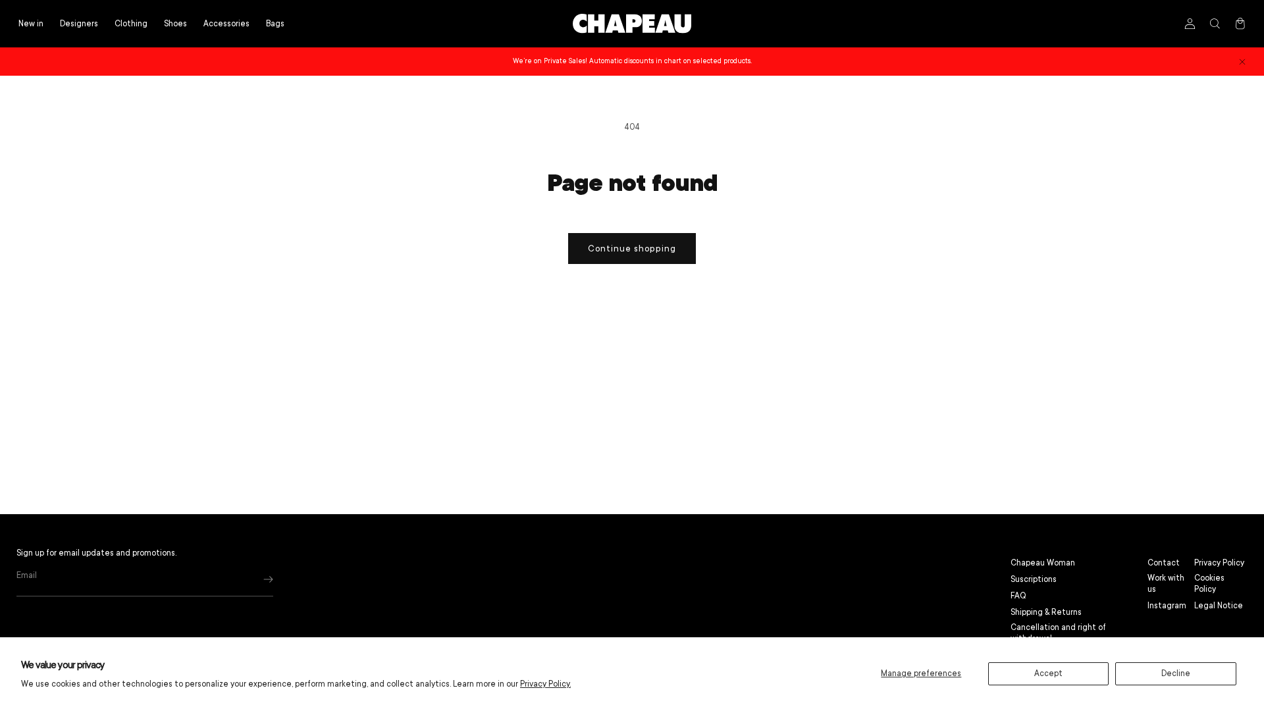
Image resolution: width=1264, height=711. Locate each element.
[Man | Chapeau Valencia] (632, 24)
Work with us (1165, 583)
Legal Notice (1218, 605)
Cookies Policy (1209, 583)
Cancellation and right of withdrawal (1058, 633)
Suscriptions (1034, 579)
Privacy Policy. (545, 684)
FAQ (1018, 595)
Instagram (1166, 605)
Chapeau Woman (1043, 562)
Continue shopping (632, 248)
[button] (131, 24)
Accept (1048, 673)
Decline (1175, 673)
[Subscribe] (268, 579)
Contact (1163, 562)
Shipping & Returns (1046, 612)
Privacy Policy (1219, 562)
